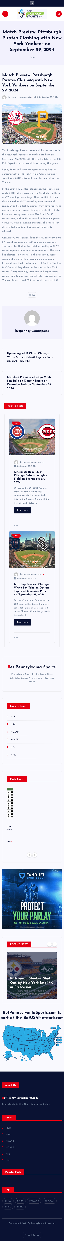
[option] (32, 975)
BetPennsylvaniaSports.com (20, 1098)
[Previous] (29, 854)
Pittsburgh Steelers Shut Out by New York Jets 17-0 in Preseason (32, 983)
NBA (13, 724)
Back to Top (33, 1235)
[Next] (34, 854)
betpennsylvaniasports (19, 97)
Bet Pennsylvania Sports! (32, 667)
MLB (35, 97)
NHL (13, 755)
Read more (22, 510)
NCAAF (14, 739)
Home (32, 57)
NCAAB (15, 732)
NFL (13, 747)
